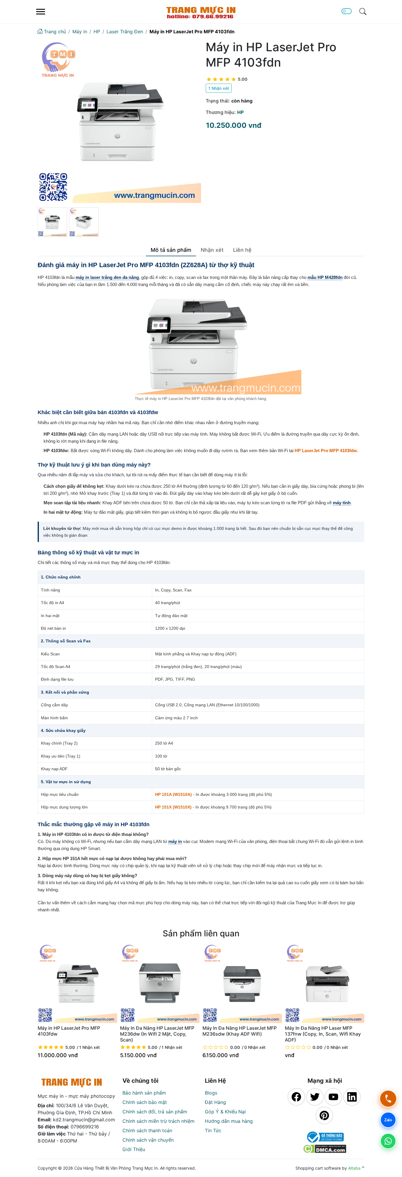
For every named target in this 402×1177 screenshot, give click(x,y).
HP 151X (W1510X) (173, 807)
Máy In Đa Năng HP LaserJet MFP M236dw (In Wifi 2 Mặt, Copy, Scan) (157, 1034)
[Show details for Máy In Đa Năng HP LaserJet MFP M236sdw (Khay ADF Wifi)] (242, 983)
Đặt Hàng (215, 1102)
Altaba (354, 1168)
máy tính (341, 502)
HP (240, 112)
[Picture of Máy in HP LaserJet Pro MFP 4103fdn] (119, 121)
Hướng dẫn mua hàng (229, 1121)
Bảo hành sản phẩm (144, 1093)
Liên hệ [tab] (242, 250)
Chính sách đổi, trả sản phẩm (154, 1112)
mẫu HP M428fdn (325, 277)
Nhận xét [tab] (212, 250)
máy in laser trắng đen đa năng (107, 277)
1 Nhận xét (218, 88)
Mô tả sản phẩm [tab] (171, 250)
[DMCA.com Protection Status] (325, 1148)
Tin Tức (213, 1130)
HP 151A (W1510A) (173, 794)
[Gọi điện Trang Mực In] (388, 1099)
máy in (175, 841)
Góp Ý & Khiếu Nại (225, 1112)
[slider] (227, 79)
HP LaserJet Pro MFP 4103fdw (326, 450)
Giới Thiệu (133, 1149)
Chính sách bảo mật (144, 1102)
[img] (362, 11)
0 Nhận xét (254, 1047)
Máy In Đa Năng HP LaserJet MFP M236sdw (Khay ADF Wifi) (239, 1031)
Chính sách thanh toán (147, 1130)
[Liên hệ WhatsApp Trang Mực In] (388, 1141)
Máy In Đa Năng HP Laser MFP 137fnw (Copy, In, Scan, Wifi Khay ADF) (323, 1034)
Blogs (211, 1093)
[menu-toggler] (40, 11)
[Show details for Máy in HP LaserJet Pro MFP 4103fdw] (77, 983)
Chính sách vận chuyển (148, 1140)
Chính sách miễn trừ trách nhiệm (158, 1121)
